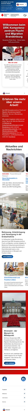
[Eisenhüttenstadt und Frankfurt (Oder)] (14, 268)
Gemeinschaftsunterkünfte (9, 129)
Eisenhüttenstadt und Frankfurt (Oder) (12, 278)
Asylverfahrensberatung (9, 133)
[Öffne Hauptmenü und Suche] (25, 15)
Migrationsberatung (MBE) (9, 131)
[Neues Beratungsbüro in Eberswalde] (13, 162)
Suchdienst (12, 137)
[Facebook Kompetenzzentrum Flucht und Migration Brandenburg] (4, 379)
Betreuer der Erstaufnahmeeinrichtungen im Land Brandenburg (12, 125)
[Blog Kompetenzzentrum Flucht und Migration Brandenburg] (23, 379)
